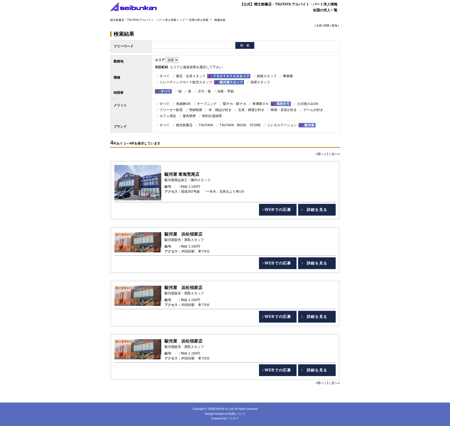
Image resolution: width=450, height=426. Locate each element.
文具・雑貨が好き (251, 110)
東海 (334, 25)
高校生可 (283, 104)
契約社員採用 (212, 116)
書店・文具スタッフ (191, 76)
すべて (164, 76)
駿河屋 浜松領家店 (183, 234)
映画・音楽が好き (284, 110)
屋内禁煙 (189, 116)
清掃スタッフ (260, 82)
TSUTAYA (206, 125)
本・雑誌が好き (220, 110)
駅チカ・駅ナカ (234, 104)
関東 (327, 25)
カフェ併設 (168, 116)
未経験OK (183, 104)
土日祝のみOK (307, 104)
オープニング (207, 104)
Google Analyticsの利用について (225, 413)
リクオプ (233, 418)
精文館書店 (184, 125)
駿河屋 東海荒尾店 (182, 174)
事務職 (288, 76)
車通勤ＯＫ (260, 104)
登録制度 (195, 110)
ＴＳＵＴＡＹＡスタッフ (231, 76)
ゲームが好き (313, 110)
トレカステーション (282, 125)
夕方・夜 (204, 91)
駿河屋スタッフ (231, 82)
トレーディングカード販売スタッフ (186, 82)
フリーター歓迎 (171, 110)
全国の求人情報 (199, 20)
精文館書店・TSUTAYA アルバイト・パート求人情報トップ (147, 20)
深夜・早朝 (225, 91)
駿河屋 (309, 125)
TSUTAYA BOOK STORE (240, 125)
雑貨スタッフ (267, 76)
